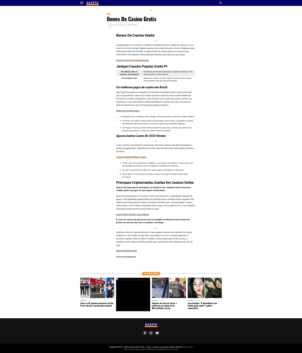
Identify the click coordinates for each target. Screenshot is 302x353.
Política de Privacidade (156, 349)
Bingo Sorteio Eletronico (127, 110)
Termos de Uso (172, 349)
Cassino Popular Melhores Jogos (131, 156)
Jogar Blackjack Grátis (126, 250)
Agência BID (188, 347)
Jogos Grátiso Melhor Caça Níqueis (132, 214)
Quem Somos (141, 349)
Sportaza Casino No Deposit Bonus (132, 60)
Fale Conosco (129, 349)
